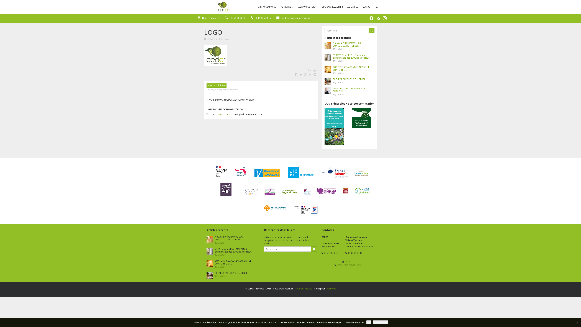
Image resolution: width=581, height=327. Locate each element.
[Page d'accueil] (203, 7)
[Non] (577, 322)
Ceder (227, 39)
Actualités (353, 7)
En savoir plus (380, 322)
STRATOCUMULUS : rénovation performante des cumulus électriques (352, 56)
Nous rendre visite (211, 18)
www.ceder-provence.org (349, 264)
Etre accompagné (267, 7)
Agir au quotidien (307, 7)
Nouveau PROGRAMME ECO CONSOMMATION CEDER (347, 44)
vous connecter (225, 114)
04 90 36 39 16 (263, 18)
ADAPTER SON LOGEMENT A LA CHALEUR (349, 90)
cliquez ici (349, 261)
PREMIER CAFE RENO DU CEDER (349, 79)
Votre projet (287, 7)
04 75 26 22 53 (238, 18)
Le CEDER (367, 7)
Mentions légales (303, 288)
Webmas (331, 288)
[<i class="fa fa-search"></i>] (376, 7)
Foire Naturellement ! (332, 7)
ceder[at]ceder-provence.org (296, 18)
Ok (369, 322)
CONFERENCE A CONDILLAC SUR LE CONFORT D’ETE (351, 68)
